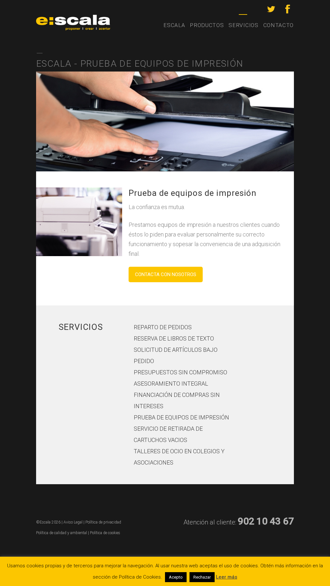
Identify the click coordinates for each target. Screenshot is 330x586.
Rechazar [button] (202, 577)
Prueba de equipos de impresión (181, 417)
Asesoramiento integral (171, 383)
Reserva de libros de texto (174, 338)
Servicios (243, 25)
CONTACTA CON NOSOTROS (165, 274)
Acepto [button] (176, 577)
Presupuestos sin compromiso (180, 372)
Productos (207, 25)
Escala (174, 25)
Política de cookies (105, 533)
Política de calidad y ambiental (61, 533)
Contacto (278, 25)
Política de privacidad (103, 522)
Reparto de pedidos (163, 327)
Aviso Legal (72, 522)
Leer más (226, 577)
